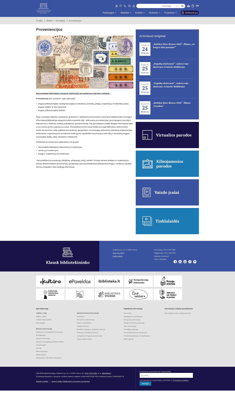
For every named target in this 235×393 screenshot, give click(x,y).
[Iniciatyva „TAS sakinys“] (138, 294)
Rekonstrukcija (41, 351)
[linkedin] (180, 261)
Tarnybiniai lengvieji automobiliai (89, 336)
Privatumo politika (180, 380)
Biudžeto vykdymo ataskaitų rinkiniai (91, 329)
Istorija (38, 348)
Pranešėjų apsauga (131, 329)
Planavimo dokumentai (85, 320)
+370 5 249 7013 (170, 253)
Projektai (169, 12)
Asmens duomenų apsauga (134, 323)
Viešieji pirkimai (82, 326)
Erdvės (138, 12)
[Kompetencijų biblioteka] (138, 281)
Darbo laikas (41, 355)
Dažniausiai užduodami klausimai (48, 358)
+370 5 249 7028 (169, 250)
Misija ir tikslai (41, 316)
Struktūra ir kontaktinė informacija (49, 332)
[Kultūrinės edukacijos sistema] (50, 294)
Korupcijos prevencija (132, 320)
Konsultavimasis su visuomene (135, 333)
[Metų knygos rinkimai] (79, 294)
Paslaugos (108, 12)
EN (197, 5)
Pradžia (39, 20)
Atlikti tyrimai (129, 339)
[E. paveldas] (79, 281)
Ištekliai (124, 12)
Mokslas (153, 12)
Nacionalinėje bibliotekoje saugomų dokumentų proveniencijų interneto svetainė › (73, 93)
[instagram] (190, 261)
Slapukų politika (42, 381)
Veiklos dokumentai (43, 320)
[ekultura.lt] (50, 281)
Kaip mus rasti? (118, 253)
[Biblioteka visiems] (109, 294)
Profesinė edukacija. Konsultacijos (137, 336)
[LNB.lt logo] (43, 8)
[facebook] (175, 261)
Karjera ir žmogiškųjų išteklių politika (50, 342)
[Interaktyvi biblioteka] (109, 281)
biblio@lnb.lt (106, 373)
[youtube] (185, 261)
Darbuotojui (191, 12)
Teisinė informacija (43, 338)
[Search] (182, 6)
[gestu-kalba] (192, 6)
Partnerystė (40, 323)
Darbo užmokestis (84, 323)
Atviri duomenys (130, 326)
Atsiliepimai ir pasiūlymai (133, 316)
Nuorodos (127, 313)
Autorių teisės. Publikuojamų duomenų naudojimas (71, 381)
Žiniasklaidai (40, 335)
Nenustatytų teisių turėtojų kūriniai (177, 313)
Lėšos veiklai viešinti (84, 339)
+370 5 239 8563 (160, 259)
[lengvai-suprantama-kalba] (188, 6)
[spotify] (194, 261)
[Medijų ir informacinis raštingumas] (168, 294)
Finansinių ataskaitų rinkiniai (87, 333)
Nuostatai (80, 316)
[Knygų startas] (168, 281)
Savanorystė (41, 345)
